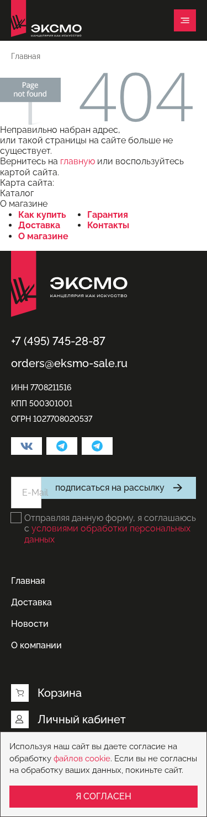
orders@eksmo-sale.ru (69, 363)
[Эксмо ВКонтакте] (26, 446)
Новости (30, 624)
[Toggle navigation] (185, 20)
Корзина (60, 693)
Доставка (39, 225)
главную (77, 161)
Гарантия (107, 214)
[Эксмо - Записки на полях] (97, 446)
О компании (36, 645)
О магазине (43, 236)
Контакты (108, 225)
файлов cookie (82, 759)
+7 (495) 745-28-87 (58, 341)
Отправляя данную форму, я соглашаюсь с (110, 528)
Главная (28, 581)
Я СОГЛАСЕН (103, 796)
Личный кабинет (82, 719)
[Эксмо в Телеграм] (61, 446)
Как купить (42, 214)
